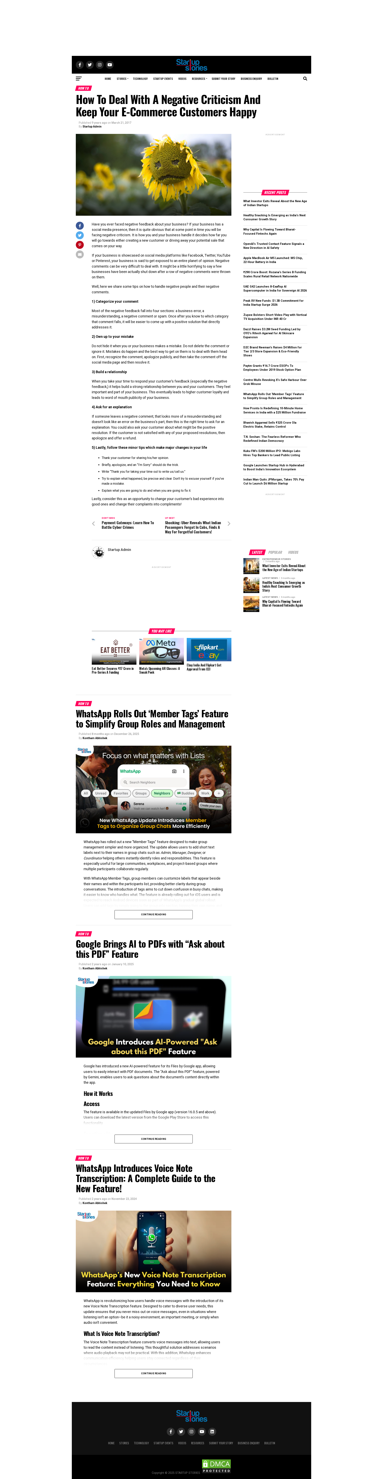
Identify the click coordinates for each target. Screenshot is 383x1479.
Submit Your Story (223, 78)
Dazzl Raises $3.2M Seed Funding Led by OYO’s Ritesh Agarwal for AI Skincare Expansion (271, 333)
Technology (140, 78)
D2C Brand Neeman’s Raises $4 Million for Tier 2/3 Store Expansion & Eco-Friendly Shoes (272, 351)
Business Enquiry (251, 78)
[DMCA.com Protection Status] (216, 1473)
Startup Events (163, 78)
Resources (198, 78)
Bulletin (273, 78)
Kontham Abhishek (95, 738)
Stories (121, 78)
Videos (182, 78)
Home (108, 78)
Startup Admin (92, 126)
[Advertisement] (191, 28)
